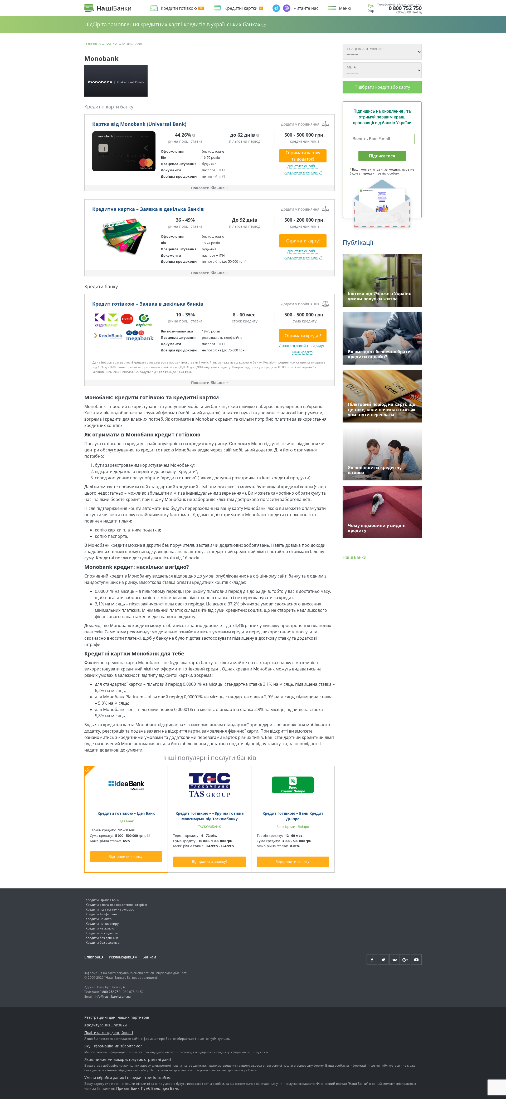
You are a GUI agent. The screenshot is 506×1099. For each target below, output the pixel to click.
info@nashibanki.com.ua (113, 996)
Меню (345, 8)
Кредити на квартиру (102, 923)
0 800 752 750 (405, 8)
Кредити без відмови (102, 933)
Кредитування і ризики (105, 1024)
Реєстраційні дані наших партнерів (116, 1017)
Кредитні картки (241, 8)
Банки (111, 43)
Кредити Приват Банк (102, 900)
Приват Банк (127, 1088)
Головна (92, 43)
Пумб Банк (150, 1088)
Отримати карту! (303, 241)
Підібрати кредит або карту (382, 87)
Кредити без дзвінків (102, 938)
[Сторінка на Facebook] (372, 959)
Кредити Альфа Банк (102, 914)
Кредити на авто (98, 919)
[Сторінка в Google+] (405, 959)
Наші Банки (354, 557)
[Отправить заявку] (123, 151)
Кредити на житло (100, 928)
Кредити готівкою (179, 8)
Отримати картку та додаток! (303, 156)
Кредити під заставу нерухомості (111, 909)
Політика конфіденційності (108, 1032)
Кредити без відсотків (102, 942)
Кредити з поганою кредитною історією (116, 904)
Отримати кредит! (303, 336)
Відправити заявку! (126, 856)
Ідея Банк (170, 1088)
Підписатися (382, 155)
